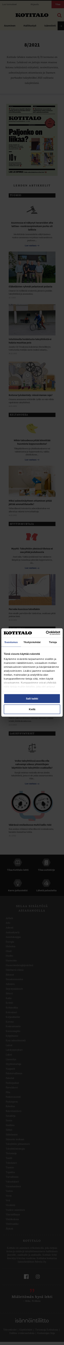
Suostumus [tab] (11, 642)
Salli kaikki (32, 698)
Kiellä (32, 709)
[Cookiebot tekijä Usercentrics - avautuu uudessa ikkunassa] (46, 633)
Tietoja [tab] (53, 642)
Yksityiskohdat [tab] (32, 642)
